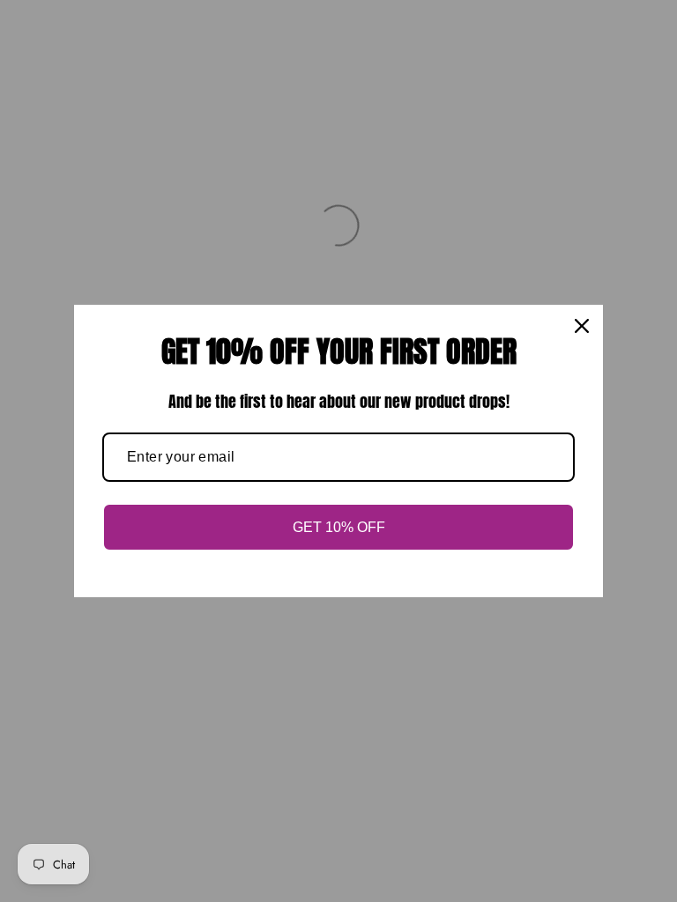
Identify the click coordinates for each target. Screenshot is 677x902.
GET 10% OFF (339, 527)
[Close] (582, 326)
